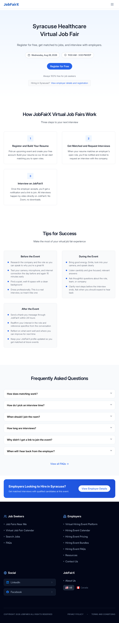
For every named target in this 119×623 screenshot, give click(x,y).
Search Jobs (13, 536)
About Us (70, 580)
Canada (84, 587)
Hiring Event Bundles (77, 542)
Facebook (16, 592)
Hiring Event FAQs (75, 549)
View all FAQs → (59, 463)
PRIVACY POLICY (75, 614)
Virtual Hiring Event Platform (81, 524)
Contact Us (71, 561)
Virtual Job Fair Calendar (20, 530)
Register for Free (59, 66)
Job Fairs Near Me (16, 524)
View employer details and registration (69, 83)
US (70, 587)
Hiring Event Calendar (77, 530)
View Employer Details (94, 488)
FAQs (9, 542)
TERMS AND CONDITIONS (103, 614)
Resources (71, 555)
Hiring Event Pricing (76, 536)
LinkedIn (15, 582)
